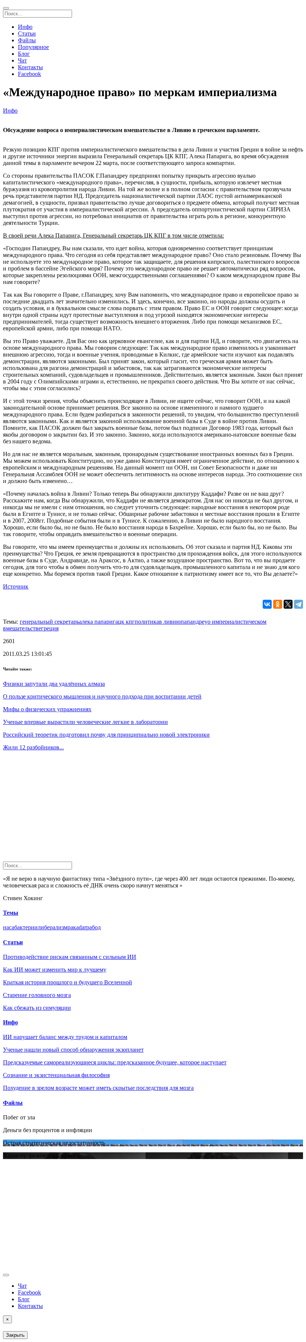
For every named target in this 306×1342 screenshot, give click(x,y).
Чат (22, 60)
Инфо (25, 27)
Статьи (27, 33)
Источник (15, 586)
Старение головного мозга (37, 995)
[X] (288, 604)
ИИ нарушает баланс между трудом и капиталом (65, 1037)
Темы (10, 913)
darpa (85, 927)
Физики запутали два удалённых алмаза (54, 684)
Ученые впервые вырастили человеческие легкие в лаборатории (85, 722)
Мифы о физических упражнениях (47, 709)
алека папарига (98, 621)
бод (96, 927)
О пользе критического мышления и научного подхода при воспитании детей (102, 696)
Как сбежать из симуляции (37, 1008)
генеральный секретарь (49, 621)
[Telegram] (298, 604)
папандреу (194, 621)
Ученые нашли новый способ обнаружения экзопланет (73, 1049)
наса (8, 927)
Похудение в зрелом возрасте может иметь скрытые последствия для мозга (98, 1088)
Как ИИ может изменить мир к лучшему (54, 969)
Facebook (29, 74)
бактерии (26, 927)
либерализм (53, 927)
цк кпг (126, 621)
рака (73, 927)
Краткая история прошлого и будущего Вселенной (67, 982)
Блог (24, 54)
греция (50, 628)
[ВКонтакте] (267, 604)
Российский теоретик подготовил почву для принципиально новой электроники (106, 734)
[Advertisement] (153, 809)
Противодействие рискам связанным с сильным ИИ (69, 957)
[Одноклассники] (277, 604)
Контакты (30, 67)
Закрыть (15, 1335)
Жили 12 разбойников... (33, 747)
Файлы (27, 40)
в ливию (170, 621)
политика (147, 621)
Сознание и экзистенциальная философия (56, 1075)
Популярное (33, 47)
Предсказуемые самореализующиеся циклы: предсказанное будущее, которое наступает (115, 1062)
